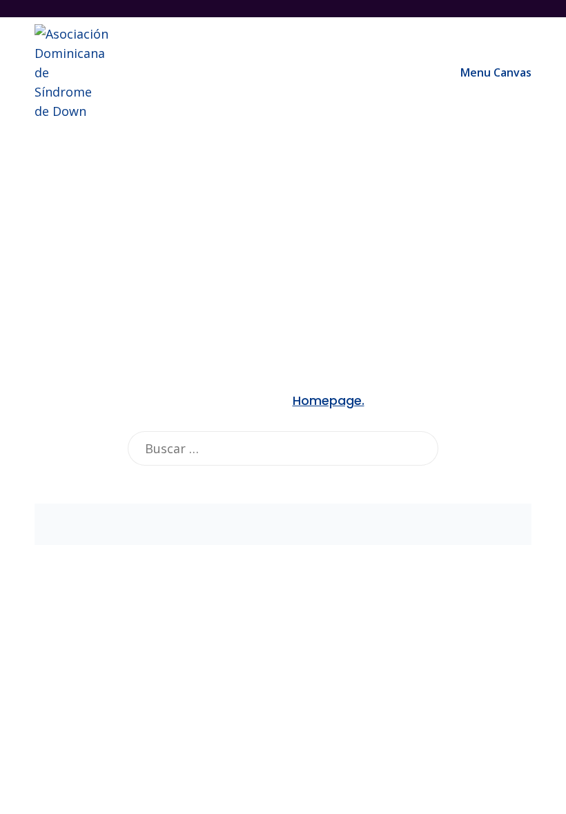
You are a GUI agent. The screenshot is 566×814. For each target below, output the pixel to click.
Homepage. (328, 400)
